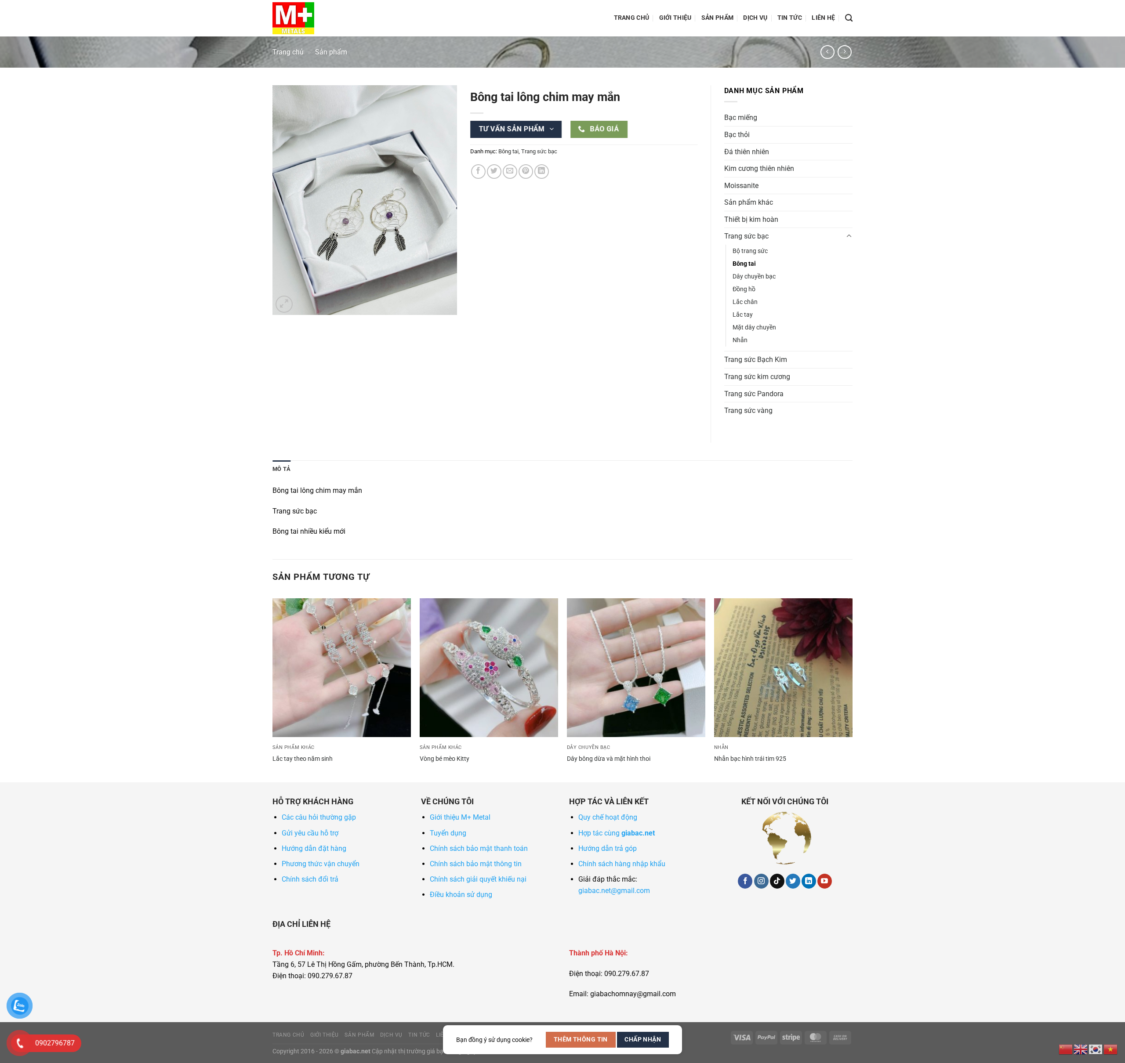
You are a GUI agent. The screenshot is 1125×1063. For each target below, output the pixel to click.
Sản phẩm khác (748, 202)
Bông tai (508, 151)
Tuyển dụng (448, 833)
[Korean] (1096, 1049)
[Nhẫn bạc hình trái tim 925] (783, 667)
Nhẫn (740, 340)
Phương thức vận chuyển (320, 864)
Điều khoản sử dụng (461, 894)
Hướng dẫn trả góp (607, 848)
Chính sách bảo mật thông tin (476, 864)
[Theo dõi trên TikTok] (777, 881)
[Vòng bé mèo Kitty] (489, 667)
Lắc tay (743, 314)
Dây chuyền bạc (754, 276)
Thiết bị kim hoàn (751, 219)
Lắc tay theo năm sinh (302, 759)
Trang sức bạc (539, 151)
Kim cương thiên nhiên (759, 168)
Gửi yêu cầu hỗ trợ (310, 833)
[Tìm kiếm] (849, 18)
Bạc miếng (740, 117)
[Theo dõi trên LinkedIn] (809, 881)
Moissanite (741, 185)
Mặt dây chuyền (754, 327)
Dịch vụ (755, 18)
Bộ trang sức (750, 251)
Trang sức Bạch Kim (755, 359)
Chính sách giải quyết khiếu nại (478, 879)
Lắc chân (745, 302)
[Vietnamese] (1110, 1049)
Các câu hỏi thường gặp (319, 817)
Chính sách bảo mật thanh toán (479, 848)
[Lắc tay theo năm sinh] (341, 667)
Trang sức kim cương (757, 376)
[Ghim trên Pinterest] (526, 171)
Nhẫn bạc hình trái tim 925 (750, 759)
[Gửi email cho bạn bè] (510, 171)
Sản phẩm (717, 18)
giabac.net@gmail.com (614, 890)
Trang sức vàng (748, 410)
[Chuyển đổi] (849, 236)
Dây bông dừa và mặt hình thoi (608, 759)
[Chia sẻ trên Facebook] (478, 171)
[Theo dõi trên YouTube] (824, 881)
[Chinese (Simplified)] (1066, 1049)
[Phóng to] (284, 304)
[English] (1081, 1049)
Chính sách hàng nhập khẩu (621, 864)
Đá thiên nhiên (746, 152)
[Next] (852, 689)
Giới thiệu (675, 18)
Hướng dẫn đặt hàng (314, 848)
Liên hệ (823, 18)
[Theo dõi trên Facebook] (745, 881)
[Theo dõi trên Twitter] (793, 881)
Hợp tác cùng (616, 833)
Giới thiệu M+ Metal (460, 817)
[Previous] (272, 689)
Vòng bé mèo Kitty (444, 759)
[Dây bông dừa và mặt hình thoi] (636, 667)
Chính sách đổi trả (310, 879)
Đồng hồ (744, 289)
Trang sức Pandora (754, 394)
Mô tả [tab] (281, 469)
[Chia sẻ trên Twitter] (494, 171)
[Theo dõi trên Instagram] (761, 881)
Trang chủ (632, 18)
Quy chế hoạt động (607, 817)
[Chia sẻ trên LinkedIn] (541, 171)
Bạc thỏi (737, 134)
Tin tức (789, 18)
